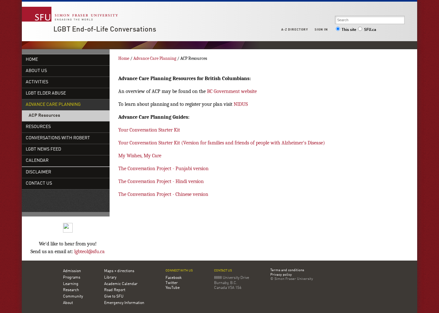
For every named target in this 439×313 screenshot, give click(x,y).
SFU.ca (370, 30)
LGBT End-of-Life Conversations (104, 29)
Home (32, 60)
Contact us (223, 270)
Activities (37, 82)
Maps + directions (119, 271)
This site (349, 30)
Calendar (37, 161)
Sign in (321, 29)
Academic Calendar (121, 284)
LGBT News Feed (43, 149)
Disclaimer (38, 172)
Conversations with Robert (58, 138)
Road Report (114, 290)
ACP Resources (44, 116)
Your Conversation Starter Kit (149, 130)
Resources (38, 127)
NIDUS (241, 104)
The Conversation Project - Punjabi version (163, 168)
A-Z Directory (294, 29)
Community (73, 297)
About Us (36, 71)
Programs (71, 278)
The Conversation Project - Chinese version (163, 194)
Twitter (172, 283)
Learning (70, 284)
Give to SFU (113, 297)
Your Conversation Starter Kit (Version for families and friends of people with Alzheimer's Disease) (221, 143)
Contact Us (39, 183)
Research (71, 290)
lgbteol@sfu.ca (89, 251)
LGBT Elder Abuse (46, 93)
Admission (72, 271)
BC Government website (232, 91)
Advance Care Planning (53, 105)
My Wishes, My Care (139, 156)
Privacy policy (281, 275)
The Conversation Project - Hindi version (161, 181)
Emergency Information (124, 303)
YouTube (173, 288)
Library (110, 278)
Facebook (174, 278)
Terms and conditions (287, 270)
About (68, 303)
